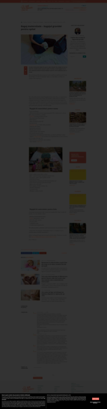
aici (8, 404)
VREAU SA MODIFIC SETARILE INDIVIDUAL (95, 402)
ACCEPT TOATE (95, 398)
